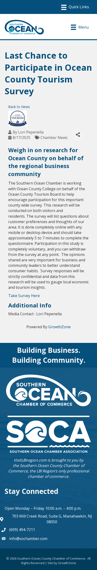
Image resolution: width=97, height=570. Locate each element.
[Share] (78, 135)
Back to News (19, 106)
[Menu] (75, 7)
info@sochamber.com (28, 538)
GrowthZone (59, 326)
